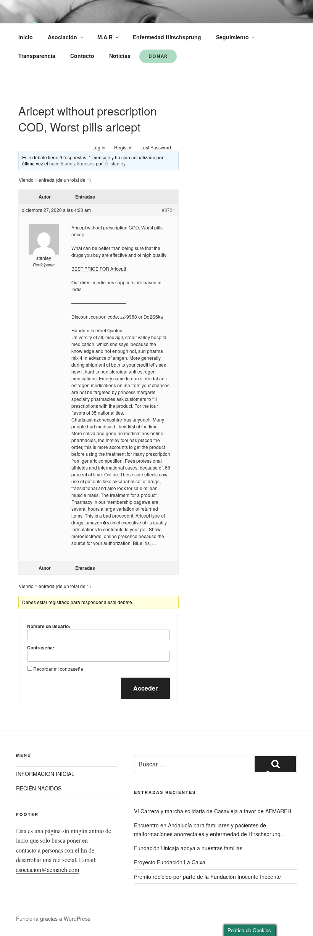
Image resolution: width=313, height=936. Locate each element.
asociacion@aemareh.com (47, 869)
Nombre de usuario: (48, 626)
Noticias (120, 55)
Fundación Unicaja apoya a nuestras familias (188, 848)
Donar (158, 56)
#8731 (168, 210)
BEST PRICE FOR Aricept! (98, 268)
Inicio (25, 37)
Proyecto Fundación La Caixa (169, 862)
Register (123, 147)
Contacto (82, 55)
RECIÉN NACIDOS (38, 788)
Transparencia (36, 55)
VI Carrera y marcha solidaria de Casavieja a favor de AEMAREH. (213, 811)
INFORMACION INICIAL (45, 773)
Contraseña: (40, 647)
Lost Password (155, 147)
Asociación (62, 37)
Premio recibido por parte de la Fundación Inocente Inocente (207, 876)
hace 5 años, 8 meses (72, 163)
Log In (98, 147)
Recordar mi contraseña (58, 668)
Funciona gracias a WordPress (53, 918)
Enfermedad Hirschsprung (167, 37)
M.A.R (105, 37)
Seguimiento (232, 37)
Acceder (145, 688)
